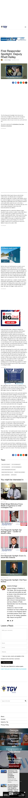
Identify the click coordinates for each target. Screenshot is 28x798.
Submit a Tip (4, 722)
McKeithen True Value (7, 472)
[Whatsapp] (21, 83)
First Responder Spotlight (8, 469)
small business (5, 474)
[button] (25, 700)
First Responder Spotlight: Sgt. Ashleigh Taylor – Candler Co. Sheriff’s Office (11, 531)
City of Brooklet (16, 464)
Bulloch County (6, 464)
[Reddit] (23, 83)
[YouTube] (8, 620)
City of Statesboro (16, 467)
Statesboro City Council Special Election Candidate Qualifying (13, 774)
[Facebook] (13, 83)
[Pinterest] (18, 83)
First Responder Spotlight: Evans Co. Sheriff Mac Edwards (13, 556)
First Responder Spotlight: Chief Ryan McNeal (14, 581)
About (2, 716)
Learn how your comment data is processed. (14, 669)
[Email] (26, 83)
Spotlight (13, 474)
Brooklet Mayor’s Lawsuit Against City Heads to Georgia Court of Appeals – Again (13, 788)
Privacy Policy (5, 725)
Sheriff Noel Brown (20, 472)
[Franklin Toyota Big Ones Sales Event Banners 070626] (10, 318)
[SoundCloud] (10, 620)
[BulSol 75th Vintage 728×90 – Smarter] (14, 39)
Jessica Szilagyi (7, 59)
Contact (3, 719)
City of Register (6, 467)
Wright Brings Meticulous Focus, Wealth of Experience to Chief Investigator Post (12, 505)
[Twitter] (16, 83)
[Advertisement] (14, 12)
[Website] (12, 620)
